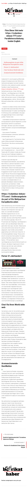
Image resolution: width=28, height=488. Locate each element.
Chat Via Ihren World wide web (14, 70)
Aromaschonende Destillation (13, 73)
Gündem (4, 48)
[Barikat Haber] (14, 12)
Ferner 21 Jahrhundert (11, 67)
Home (4, 24)
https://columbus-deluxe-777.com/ (12, 89)
